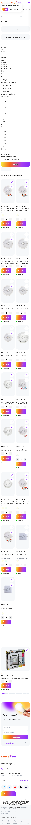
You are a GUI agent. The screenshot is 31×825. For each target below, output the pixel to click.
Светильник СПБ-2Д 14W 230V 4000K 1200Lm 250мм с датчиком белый (22, 262)
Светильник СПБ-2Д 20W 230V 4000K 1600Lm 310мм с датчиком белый (7, 262)
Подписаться (22, 780)
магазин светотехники (15, 807)
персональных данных (8, 743)
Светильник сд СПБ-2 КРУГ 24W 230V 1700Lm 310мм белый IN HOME (22, 450)
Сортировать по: (6, 175)
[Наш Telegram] (3, 787)
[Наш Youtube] (15, 787)
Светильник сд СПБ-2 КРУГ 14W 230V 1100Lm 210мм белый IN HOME (22, 502)
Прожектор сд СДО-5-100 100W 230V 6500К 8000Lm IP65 (14, 678)
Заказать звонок (15, 737)
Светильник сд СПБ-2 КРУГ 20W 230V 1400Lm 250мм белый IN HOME (7, 502)
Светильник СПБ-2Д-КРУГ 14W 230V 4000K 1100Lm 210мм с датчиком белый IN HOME (22, 209)
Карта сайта (4, 813)
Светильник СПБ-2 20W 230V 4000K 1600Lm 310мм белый (22, 356)
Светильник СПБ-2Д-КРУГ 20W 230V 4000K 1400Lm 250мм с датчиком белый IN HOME (7, 209)
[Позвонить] (2, 3)
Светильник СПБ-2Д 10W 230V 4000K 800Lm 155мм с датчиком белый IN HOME (22, 309)
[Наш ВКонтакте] (9, 787)
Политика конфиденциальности (10, 811)
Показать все (5, 125)
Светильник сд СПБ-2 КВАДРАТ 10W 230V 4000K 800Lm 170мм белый (22, 555)
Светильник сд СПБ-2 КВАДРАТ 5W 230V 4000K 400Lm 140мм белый (7, 608)
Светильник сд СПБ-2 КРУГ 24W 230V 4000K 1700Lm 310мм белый (7, 450)
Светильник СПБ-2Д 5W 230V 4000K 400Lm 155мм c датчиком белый (7, 356)
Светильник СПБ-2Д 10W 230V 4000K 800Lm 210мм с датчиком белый (7, 309)
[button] (3, 693)
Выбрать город (14, 9)
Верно (5, 9)
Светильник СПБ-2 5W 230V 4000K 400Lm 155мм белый (8, 403)
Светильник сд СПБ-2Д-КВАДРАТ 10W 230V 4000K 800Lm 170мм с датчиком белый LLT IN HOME (22, 403)
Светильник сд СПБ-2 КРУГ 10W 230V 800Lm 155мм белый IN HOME (7, 555)
